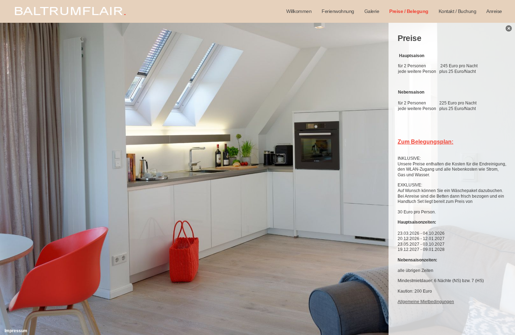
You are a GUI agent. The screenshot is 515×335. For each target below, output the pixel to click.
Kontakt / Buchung (457, 11)
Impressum (16, 330)
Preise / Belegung (408, 11)
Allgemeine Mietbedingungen (426, 301)
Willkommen (298, 11)
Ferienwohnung (338, 11)
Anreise (494, 11)
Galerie (371, 11)
